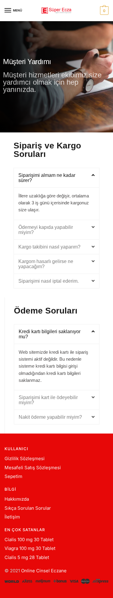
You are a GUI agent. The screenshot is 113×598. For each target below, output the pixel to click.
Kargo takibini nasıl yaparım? (49, 246)
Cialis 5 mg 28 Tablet (27, 557)
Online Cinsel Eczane (44, 571)
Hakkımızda (17, 499)
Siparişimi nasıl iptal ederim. (48, 281)
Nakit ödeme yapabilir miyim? (50, 417)
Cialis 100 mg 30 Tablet (29, 539)
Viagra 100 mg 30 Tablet (30, 548)
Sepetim (13, 476)
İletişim (12, 517)
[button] (56, 177)
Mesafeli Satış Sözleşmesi (33, 467)
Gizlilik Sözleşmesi (25, 458)
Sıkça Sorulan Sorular (28, 508)
